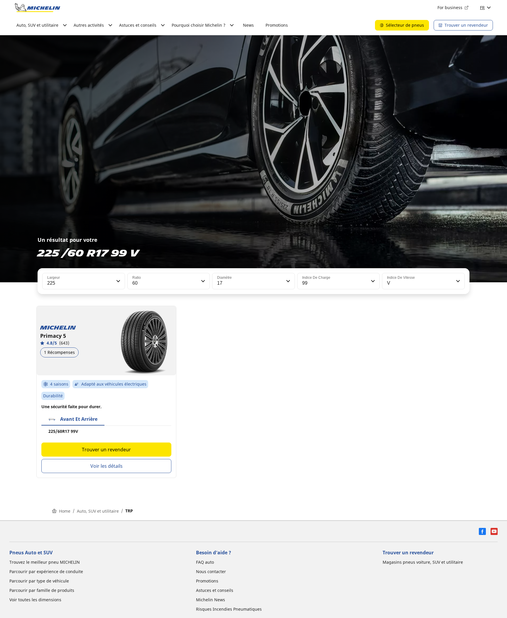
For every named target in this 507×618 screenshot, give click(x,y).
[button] (117, 281)
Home (64, 511)
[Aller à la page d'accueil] (37, 7)
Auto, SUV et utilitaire (98, 511)
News (248, 25)
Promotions (277, 25)
